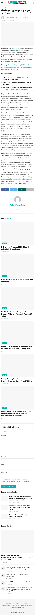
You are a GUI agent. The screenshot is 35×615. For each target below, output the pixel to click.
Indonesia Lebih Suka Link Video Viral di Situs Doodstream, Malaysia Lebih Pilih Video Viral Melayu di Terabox (19, 589)
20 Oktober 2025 (6, 251)
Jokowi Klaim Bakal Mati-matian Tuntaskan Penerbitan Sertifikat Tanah (19, 507)
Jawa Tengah (15, 48)
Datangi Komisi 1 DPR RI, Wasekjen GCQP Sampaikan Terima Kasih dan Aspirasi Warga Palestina (20, 498)
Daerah (7, 7)
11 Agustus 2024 (25, 17)
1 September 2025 (6, 418)
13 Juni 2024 (13, 518)
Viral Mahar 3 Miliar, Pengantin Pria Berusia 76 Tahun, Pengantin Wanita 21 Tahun (16, 314)
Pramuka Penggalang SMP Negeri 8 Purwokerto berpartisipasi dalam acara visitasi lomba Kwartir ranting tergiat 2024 (16, 67)
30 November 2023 (14, 502)
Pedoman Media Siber (26, 605)
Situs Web (4, 472)
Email (3, 464)
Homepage (25, 603)
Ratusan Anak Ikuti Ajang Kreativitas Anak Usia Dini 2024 (21, 515)
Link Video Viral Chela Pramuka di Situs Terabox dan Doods (12, 557)
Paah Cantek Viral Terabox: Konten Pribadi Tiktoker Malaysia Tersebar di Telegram (18, 568)
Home (2, 7)
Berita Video (9, 603)
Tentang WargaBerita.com (17, 607)
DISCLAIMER (17, 603)
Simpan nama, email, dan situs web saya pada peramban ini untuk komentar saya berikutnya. (16, 480)
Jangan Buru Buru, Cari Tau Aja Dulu (10, 605)
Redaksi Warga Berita (12, 17)
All (27, 492)
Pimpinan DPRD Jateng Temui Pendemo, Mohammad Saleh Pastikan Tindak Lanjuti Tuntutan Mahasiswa (17, 413)
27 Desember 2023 (14, 511)
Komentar (4, 435)
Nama (3, 457)
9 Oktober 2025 (5, 318)
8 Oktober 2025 (5, 383)
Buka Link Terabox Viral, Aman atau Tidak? (18, 582)
